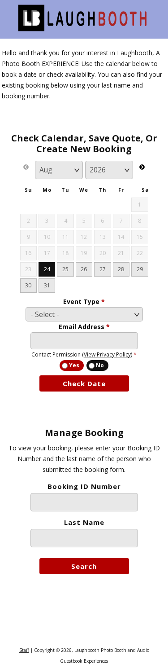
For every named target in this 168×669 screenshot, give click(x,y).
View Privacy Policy (107, 354)
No (100, 365)
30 (28, 285)
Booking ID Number (84, 486)
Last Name (84, 522)
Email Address (84, 326)
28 (121, 269)
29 (140, 269)
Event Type (84, 301)
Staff (24, 650)
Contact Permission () (84, 354)
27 (102, 269)
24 (47, 269)
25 (65, 269)
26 (84, 269)
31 (47, 285)
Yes (74, 365)
